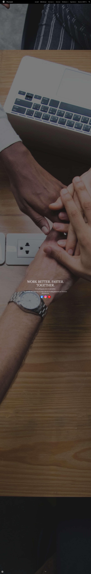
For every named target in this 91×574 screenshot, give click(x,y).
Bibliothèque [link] (43, 2)
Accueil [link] (37, 2)
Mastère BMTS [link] (82, 2)
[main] (45, 287)
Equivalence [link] (73, 2)
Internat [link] (58, 2)
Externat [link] (50, 2)
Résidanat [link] (64, 2)
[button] (89, 1)
